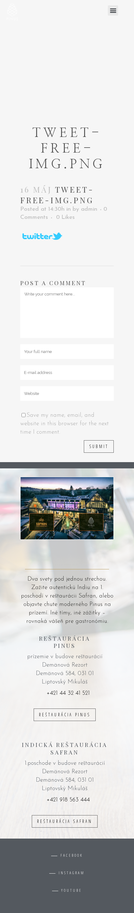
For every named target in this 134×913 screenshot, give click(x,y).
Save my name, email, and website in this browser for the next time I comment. (64, 423)
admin (89, 209)
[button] (113, 10)
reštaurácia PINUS (65, 715)
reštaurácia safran (65, 821)
